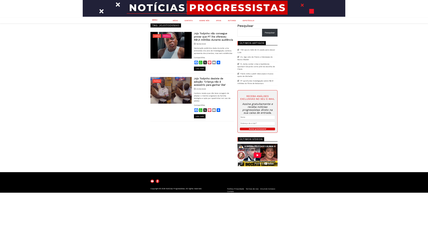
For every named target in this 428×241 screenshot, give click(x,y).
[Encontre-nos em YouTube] (152, 181)
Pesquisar (245, 26)
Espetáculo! (248, 20)
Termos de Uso (252, 189)
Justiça (157, 36)
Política (166, 36)
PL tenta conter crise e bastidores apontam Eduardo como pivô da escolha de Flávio (256, 66)
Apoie (218, 20)
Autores (232, 20)
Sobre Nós (204, 20)
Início (175, 20)
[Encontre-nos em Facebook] (157, 181)
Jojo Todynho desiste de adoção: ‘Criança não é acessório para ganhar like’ (210, 81)
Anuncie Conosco (267, 189)
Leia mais (200, 69)
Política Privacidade (235, 189)
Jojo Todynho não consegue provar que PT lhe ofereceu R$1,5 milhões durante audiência (213, 36)
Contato (189, 20)
